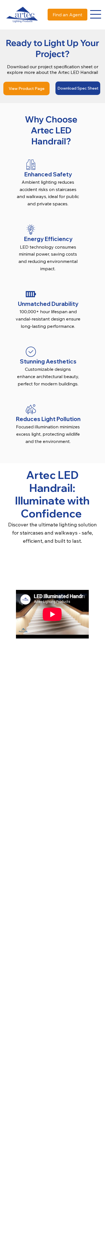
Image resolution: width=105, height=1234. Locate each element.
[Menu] (95, 14)
